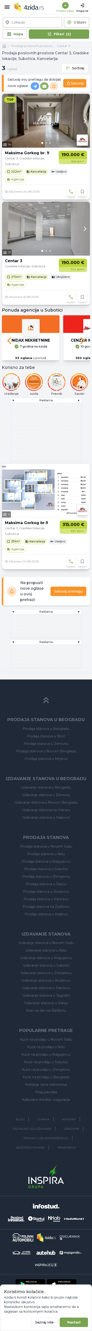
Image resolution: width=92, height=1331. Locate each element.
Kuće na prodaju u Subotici (46, 1062)
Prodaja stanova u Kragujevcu (46, 861)
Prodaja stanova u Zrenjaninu (46, 876)
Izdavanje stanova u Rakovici (46, 817)
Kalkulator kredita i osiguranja (46, 1100)
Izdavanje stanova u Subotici (46, 965)
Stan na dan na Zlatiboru (46, 1010)
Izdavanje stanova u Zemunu (46, 795)
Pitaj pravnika (46, 1092)
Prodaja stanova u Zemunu (46, 744)
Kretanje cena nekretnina (46, 1084)
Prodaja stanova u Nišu (46, 854)
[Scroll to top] (46, 700)
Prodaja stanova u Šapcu (46, 884)
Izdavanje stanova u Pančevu (46, 988)
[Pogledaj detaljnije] (46, 121)
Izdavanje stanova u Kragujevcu (46, 958)
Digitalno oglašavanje (32, 1128)
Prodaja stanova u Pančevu (46, 899)
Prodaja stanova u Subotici (46, 869)
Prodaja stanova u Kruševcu (46, 891)
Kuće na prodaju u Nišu (46, 1047)
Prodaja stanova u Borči (46, 736)
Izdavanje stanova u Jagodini (46, 995)
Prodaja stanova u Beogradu (46, 729)
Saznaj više (44, 1322)
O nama (43, 1119)
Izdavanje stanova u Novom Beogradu (46, 802)
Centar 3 (63, 46)
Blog (20, 1119)
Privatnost (66, 1147)
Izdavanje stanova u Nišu (46, 950)
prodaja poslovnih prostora (31, 46)
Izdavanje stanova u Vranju (46, 1003)
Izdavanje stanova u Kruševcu (46, 980)
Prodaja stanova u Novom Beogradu (46, 751)
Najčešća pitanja (30, 1147)
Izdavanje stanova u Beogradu (46, 787)
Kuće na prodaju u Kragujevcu (46, 1054)
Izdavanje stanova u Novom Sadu (46, 943)
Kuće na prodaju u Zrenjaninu (46, 1069)
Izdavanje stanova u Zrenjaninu (46, 973)
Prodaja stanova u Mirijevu (46, 759)
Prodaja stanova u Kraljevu (46, 914)
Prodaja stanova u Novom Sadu (46, 846)
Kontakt (69, 1119)
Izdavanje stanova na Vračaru (46, 810)
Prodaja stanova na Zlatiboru (46, 906)
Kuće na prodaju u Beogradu (46, 1077)
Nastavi (73, 1322)
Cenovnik (71, 1128)
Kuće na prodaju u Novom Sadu (46, 1039)
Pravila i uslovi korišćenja (46, 1138)
